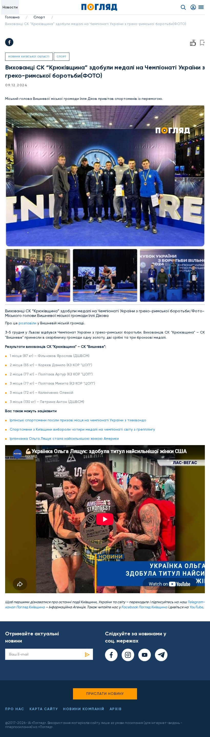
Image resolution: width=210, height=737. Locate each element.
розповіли (27, 323)
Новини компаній (83, 709)
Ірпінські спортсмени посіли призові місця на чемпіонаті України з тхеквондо (78, 420)
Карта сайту (43, 709)
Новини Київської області (29, 56)
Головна (12, 17)
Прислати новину (105, 694)
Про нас (14, 709)
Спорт (39, 17)
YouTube (196, 607)
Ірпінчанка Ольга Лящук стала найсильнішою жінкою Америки (64, 438)
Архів (116, 709)
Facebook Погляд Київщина (144, 607)
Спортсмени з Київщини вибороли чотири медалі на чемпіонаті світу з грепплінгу (82, 429)
